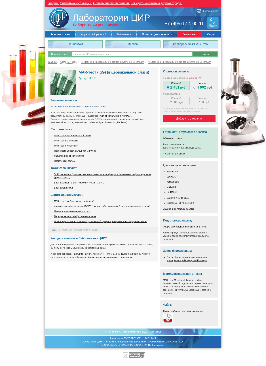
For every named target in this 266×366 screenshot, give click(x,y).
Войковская (172, 171)
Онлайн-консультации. (76, 3)
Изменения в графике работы (178, 209)
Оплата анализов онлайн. (111, 3)
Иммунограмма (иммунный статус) (72, 211)
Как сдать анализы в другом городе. (156, 3)
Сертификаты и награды (134, 332)
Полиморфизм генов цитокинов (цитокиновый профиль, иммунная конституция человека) (100, 221)
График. (53, 3)
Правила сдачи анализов (157, 34)
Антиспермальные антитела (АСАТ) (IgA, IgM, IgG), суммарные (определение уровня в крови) (102, 206)
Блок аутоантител (63, 188)
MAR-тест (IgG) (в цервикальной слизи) (77, 230)
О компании (111, 332)
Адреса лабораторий (93, 34)
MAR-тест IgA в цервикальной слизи (72, 135)
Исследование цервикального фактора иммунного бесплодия (112, 62)
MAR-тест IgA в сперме (66, 146)
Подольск (171, 192)
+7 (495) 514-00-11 (184, 23)
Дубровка (171, 176)
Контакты (156, 332)
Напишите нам (80, 254)
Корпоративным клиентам (190, 44)
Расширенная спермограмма (69, 156)
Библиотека (124, 34)
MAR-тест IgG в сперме (66, 140)
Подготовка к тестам (64, 161)
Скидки (211, 34)
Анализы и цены (60, 34)
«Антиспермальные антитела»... (115, 116)
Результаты (189, 34)
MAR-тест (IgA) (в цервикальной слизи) (74, 201)
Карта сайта (158, 345)
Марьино (171, 187)
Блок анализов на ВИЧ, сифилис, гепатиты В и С (79, 182)
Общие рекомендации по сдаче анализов (184, 226)
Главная (52, 62)
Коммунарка (173, 182)
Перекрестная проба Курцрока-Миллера (75, 151)
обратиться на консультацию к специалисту (109, 257)
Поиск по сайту (59, 54)
